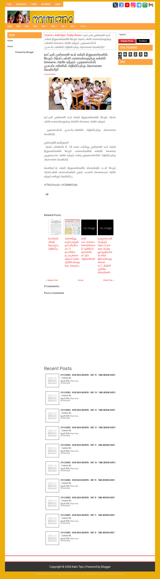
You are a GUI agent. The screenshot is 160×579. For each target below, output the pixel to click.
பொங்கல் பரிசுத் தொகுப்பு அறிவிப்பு (53, 243)
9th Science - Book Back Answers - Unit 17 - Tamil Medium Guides (88, 515)
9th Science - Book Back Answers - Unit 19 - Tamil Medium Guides (88, 480)
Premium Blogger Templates (93, 574)
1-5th (83, 26)
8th (54, 26)
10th (35, 26)
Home (9, 4)
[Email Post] (46, 194)
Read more (74, 381)
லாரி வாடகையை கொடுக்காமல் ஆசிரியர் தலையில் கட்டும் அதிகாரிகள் (88, 248)
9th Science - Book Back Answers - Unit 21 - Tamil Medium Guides (88, 445)
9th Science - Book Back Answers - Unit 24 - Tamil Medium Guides (88, 392)
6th (73, 26)
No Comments (65, 383)
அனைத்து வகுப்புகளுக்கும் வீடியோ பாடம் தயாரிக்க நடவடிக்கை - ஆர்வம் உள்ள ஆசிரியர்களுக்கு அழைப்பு (72, 252)
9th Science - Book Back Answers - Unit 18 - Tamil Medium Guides (88, 497)
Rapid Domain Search (116, 574)
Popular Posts (127, 41)
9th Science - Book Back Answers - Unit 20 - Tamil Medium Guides (88, 462)
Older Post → (109, 280)
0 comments (49, 74)
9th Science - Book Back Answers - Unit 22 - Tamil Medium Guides (88, 427)
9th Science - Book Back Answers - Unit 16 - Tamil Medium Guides (88, 532)
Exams (58, 4)
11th (26, 26)
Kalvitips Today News (68, 35)
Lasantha (76, 574)
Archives (143, 41)
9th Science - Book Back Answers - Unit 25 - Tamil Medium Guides (88, 374)
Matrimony (45, 4)
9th (44, 26)
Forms (34, 4)
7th (63, 26)
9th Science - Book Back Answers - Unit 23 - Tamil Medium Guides (88, 410)
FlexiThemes (49, 574)
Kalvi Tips (78, 566)
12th (18, 26)
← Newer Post (51, 280)
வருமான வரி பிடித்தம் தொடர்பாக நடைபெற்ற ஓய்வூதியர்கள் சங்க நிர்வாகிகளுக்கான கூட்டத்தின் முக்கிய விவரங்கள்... (105, 255)
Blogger (29, 52)
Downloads (22, 4)
